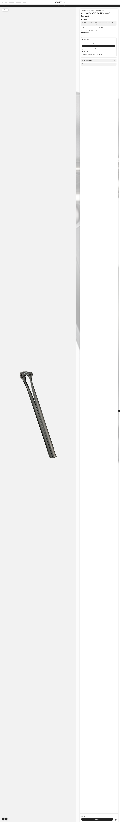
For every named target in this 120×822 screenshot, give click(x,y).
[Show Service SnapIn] (119, 411)
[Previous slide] (3, 819)
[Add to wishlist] (115, 819)
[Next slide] (6, 819)
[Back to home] (60, 2)
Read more (98, 53)
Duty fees (100, 54)
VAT (97, 54)
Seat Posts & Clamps (100, 10)
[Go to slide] (28, 819)
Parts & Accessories (85, 10)
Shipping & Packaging (92, 54)
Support (24, 2)
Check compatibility (85, 32)
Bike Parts (92, 10)
